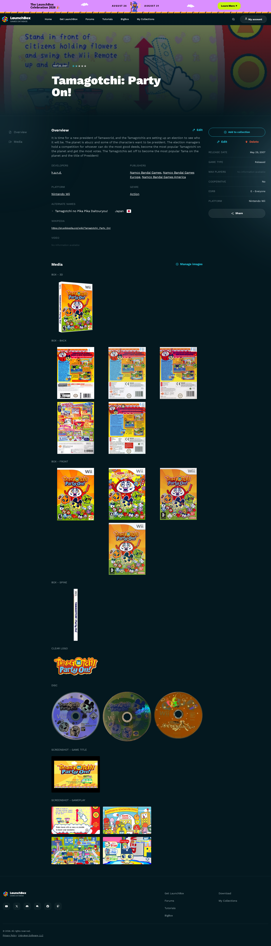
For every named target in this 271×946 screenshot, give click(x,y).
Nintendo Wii (60, 194)
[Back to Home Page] (16, 19)
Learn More (229, 5)
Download (225, 893)
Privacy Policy (10, 935)
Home (48, 19)
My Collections (145, 19)
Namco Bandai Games (145, 172)
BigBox (125, 19)
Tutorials (107, 19)
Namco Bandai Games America (164, 177)
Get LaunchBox (68, 19)
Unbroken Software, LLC (30, 935)
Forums (90, 19)
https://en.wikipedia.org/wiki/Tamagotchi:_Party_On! (81, 228)
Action (134, 194)
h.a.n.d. (56, 172)
